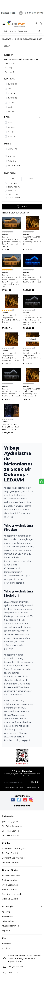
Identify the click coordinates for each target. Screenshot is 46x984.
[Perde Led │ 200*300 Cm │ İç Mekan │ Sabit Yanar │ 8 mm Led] (11, 410)
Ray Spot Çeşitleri (10, 853)
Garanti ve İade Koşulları (12, 894)
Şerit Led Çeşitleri (10, 821)
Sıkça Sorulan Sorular (11, 875)
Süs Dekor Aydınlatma (12, 826)
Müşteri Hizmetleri (10, 926)
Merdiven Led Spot (10, 862)
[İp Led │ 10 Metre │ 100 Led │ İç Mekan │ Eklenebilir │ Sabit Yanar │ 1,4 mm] (11, 301)
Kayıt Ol (34, 782)
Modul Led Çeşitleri (10, 835)
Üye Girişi (6, 948)
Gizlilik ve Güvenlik (10, 899)
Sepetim (6, 930)
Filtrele (24, 206)
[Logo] (19, 24)
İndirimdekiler (8, 921)
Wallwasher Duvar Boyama (14, 848)
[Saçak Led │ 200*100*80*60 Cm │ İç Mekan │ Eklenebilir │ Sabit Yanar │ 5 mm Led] (32, 261)
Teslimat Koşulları (9, 880)
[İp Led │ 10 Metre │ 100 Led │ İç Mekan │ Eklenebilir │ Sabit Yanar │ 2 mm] (32, 223)
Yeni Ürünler (7, 916)
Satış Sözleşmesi (9, 889)
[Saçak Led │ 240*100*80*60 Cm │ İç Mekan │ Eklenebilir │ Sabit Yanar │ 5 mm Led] (11, 375)
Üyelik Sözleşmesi (10, 885)
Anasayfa (6, 912)
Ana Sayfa (6, 39)
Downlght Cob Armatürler (13, 858)
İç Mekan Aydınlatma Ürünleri (28, 39)
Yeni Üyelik (7, 943)
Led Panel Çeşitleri (10, 831)
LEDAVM (7, 46)
